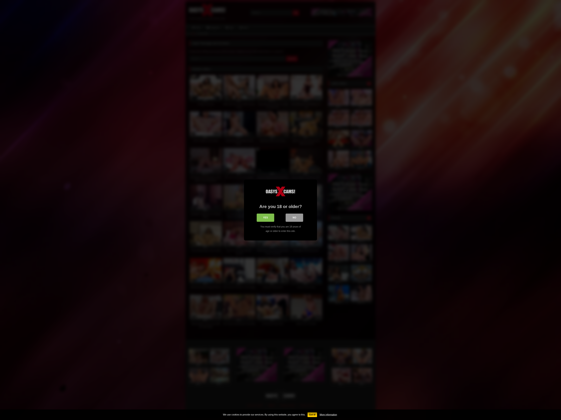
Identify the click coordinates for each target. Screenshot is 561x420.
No (294, 217)
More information (328, 414)
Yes (265, 217)
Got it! (312, 414)
